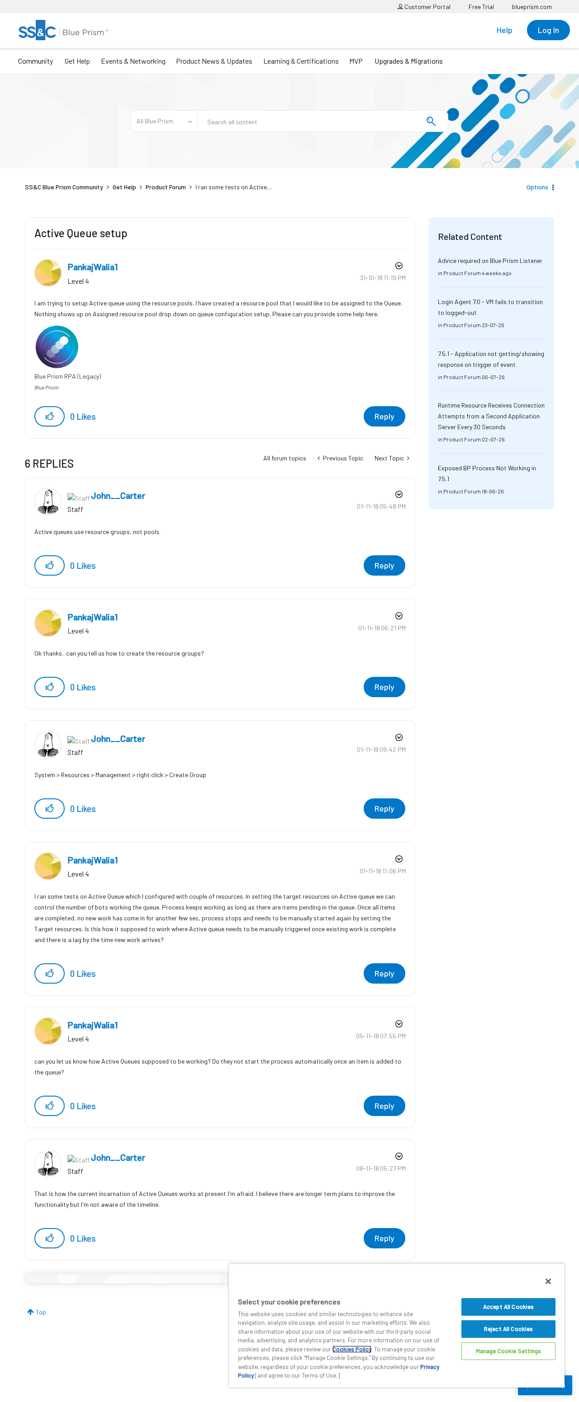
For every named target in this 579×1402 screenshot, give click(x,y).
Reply (384, 416)
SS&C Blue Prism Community (64, 187)
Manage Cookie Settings (508, 1351)
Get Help (77, 60)
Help (505, 30)
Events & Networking (133, 60)
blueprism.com (532, 6)
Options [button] (537, 187)
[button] (49, 416)
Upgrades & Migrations (409, 60)
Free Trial (481, 6)
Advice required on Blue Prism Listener (490, 260)
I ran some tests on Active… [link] (233, 187)
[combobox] (323, 121)
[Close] (548, 1281)
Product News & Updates (214, 60)
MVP (356, 60)
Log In (548, 30)
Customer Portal (427, 6)
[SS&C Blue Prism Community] (63, 30)
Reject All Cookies (508, 1328)
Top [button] (41, 1312)
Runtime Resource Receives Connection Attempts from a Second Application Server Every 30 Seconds (491, 416)
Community (35, 60)
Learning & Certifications (301, 60)
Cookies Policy (351, 1349)
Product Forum (166, 187)
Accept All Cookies (508, 1306)
